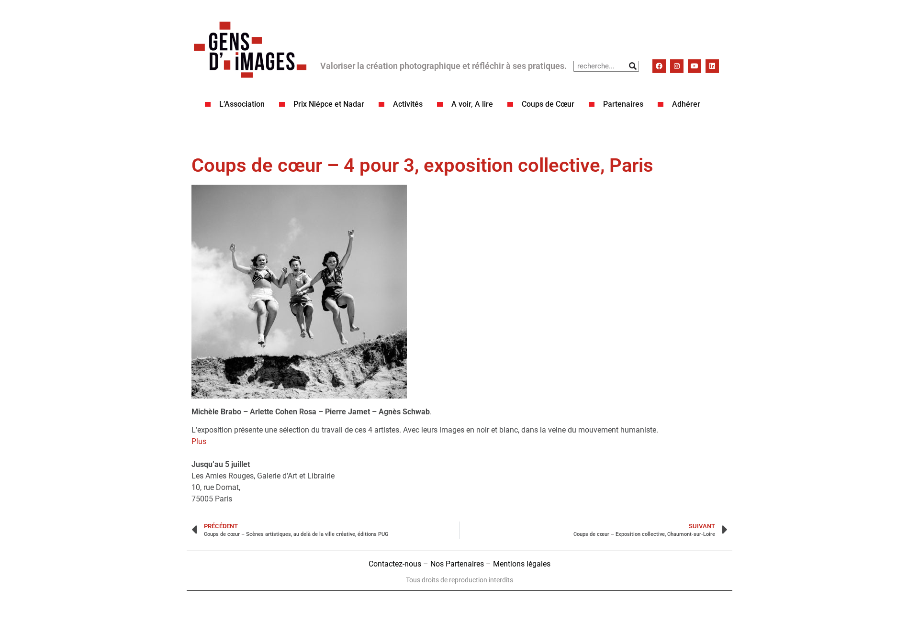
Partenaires (623, 104)
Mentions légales (521, 563)
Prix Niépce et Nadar (328, 104)
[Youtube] (694, 66)
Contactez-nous (395, 563)
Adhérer (686, 104)
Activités (408, 104)
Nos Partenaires (457, 563)
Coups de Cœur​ (548, 104)
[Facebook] (659, 66)
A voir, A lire (472, 104)
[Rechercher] (633, 66)
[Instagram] (677, 66)
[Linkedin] (712, 66)
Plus (198, 441)
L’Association (242, 104)
